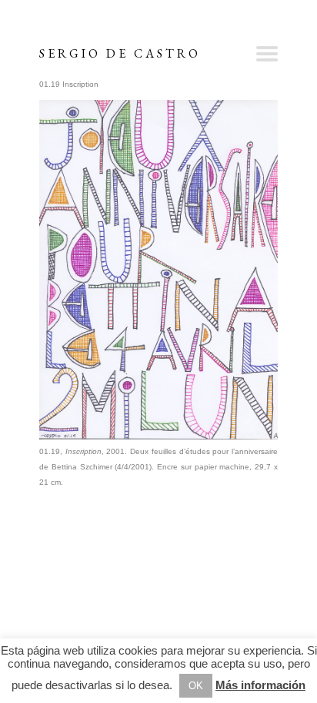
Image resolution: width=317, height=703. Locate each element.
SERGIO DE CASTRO (120, 53)
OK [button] (196, 685)
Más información (260, 684)
